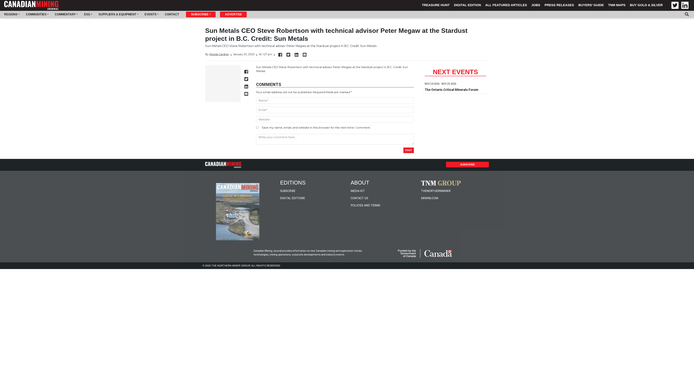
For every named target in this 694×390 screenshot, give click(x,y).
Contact (172, 14)
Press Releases (559, 5)
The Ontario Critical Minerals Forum (451, 90)
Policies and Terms (365, 205)
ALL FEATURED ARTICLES (506, 5)
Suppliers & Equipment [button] (117, 14)
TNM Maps (617, 5)
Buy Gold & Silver (646, 5)
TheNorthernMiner (436, 191)
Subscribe (467, 164)
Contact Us (359, 198)
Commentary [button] (65, 14)
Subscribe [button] (200, 14)
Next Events (455, 72)
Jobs (535, 5)
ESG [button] (87, 14)
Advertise (233, 14)
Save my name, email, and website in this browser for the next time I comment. (316, 127)
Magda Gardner (219, 54)
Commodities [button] (36, 14)
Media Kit (358, 191)
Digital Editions (292, 198)
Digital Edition (467, 5)
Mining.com (429, 198)
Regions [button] (11, 14)
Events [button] (151, 14)
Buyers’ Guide (591, 5)
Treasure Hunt (436, 5)
